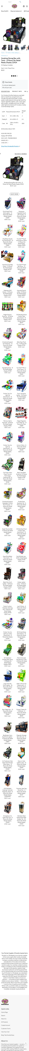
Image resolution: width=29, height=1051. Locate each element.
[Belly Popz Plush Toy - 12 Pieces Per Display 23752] (21, 333)
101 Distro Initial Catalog (12, 52)
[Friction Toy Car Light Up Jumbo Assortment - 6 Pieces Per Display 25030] (7, 623)
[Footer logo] (5, 1002)
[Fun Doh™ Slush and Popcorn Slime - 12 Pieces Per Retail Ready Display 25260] (21, 230)
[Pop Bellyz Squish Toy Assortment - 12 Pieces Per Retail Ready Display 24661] (7, 230)
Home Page (4, 1012)
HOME (2, 52)
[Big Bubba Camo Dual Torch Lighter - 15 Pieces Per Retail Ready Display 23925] (7, 727)
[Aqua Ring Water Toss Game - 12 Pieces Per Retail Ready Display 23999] (7, 548)
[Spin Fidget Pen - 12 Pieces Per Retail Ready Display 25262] (7, 701)
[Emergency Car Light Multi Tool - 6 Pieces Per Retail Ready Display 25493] (7, 807)
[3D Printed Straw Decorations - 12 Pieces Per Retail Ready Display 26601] (21, 623)
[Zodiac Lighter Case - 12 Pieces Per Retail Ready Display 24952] (21, 573)
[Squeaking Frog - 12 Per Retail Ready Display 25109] (7, 359)
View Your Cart (5, 1032)
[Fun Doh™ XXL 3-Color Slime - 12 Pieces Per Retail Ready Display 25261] (21, 359)
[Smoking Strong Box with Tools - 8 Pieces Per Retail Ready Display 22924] (13, 168)
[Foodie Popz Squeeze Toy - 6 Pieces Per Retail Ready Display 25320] (21, 493)
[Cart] (26, 6)
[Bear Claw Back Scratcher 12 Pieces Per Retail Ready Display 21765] (21, 464)
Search (3, 1015)
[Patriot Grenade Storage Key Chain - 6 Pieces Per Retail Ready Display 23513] (21, 649)
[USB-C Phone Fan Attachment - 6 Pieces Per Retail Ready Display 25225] (21, 675)
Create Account (5, 1025)
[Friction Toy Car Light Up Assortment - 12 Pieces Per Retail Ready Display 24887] (7, 385)
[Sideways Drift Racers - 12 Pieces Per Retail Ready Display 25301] (7, 282)
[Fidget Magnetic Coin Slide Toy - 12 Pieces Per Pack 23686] (21, 412)
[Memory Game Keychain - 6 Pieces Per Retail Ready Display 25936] (7, 412)
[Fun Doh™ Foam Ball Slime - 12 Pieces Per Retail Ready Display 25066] (21, 256)
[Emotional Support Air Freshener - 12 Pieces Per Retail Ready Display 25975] (7, 333)
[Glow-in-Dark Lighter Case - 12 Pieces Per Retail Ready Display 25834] (21, 752)
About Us (3, 1018)
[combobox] (13, 2)
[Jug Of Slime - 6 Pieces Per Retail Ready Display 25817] (21, 598)
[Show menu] (1, 6)
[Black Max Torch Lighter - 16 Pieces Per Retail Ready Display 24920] (7, 573)
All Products (4, 1022)
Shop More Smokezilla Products (10, 146)
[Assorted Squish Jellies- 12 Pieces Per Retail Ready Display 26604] (21, 282)
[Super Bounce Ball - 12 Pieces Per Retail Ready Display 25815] (7, 520)
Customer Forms (5, 1028)
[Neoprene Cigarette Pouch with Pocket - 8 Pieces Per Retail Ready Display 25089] (21, 203)
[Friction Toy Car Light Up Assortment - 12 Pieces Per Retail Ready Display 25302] (7, 436)
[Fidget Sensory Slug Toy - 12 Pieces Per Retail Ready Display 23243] (7, 306)
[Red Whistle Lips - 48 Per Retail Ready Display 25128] (21, 548)
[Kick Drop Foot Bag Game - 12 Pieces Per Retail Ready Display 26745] (7, 256)
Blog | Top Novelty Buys (7, 1035)
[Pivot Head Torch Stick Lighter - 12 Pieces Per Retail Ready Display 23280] (7, 203)
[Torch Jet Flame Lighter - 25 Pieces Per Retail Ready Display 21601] (21, 385)
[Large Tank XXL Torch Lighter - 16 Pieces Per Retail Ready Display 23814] (7, 675)
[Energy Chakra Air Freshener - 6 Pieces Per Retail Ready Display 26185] (21, 701)
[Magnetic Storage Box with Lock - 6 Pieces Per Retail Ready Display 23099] (21, 727)
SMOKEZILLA (4, 55)
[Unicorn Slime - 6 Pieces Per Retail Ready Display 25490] (21, 436)
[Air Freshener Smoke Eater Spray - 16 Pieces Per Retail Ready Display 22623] (7, 649)
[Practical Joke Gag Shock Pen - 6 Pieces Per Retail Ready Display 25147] (21, 780)
